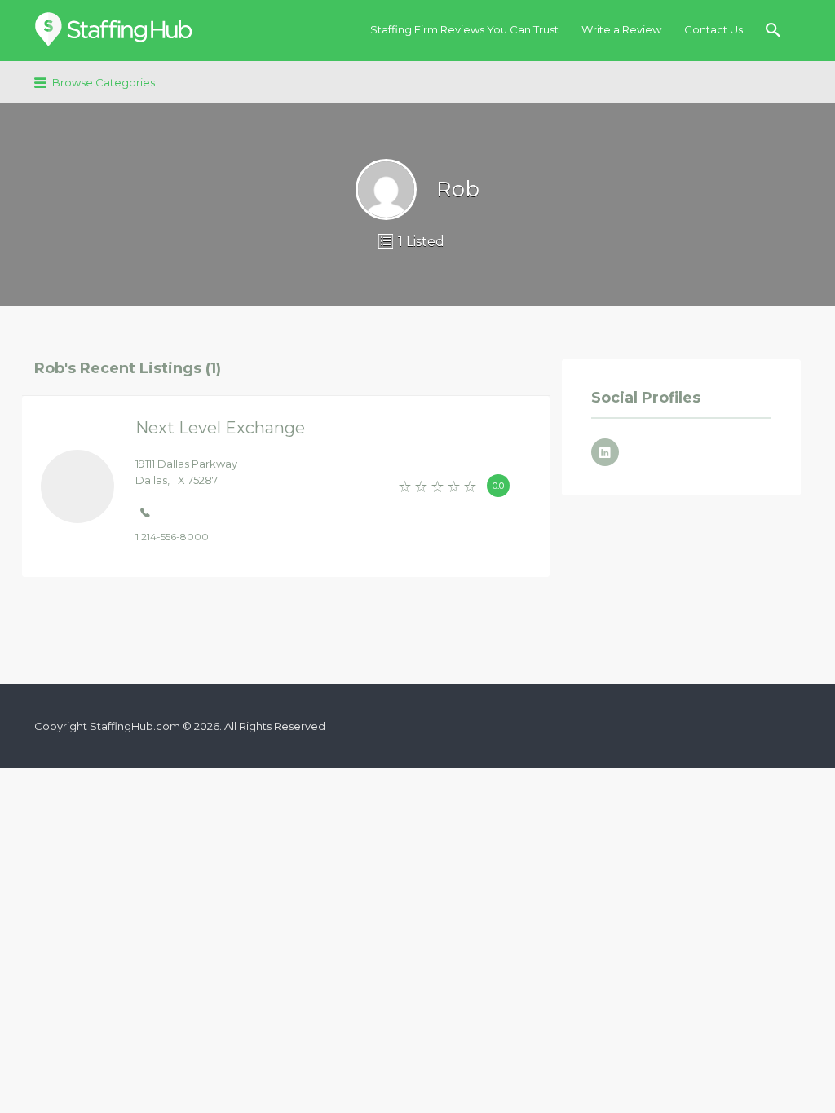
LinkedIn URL (605, 452)
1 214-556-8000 (172, 536)
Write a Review (621, 29)
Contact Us (713, 29)
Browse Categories (103, 82)
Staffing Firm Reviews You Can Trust (464, 29)
